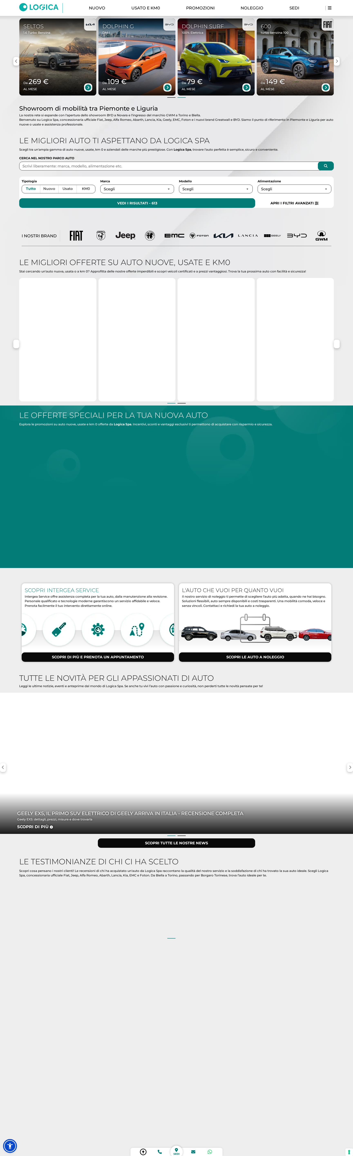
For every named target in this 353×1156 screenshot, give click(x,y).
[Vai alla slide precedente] (171, 97)
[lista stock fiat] (76, 235)
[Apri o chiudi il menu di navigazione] (329, 8)
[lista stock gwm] (321, 235)
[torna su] (143, 1152)
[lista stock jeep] (125, 235)
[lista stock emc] (174, 235)
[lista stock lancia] (248, 235)
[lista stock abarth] (101, 235)
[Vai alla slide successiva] (182, 97)
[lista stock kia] (223, 235)
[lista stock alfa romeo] (150, 235)
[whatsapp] (210, 1152)
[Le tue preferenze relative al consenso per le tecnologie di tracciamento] (349, 1152)
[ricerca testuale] (326, 165)
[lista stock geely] (272, 235)
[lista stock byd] (297, 235)
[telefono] (160, 1152)
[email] (193, 1152)
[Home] (41, 8)
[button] (10, 1146)
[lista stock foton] (199, 235)
